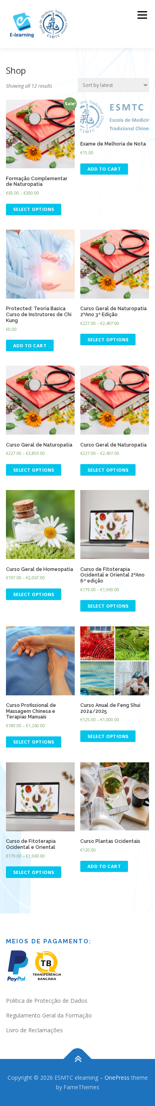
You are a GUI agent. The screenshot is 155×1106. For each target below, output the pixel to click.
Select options (33, 209)
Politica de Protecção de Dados (46, 1000)
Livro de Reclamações (34, 1030)
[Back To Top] (78, 1059)
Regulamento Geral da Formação (49, 1015)
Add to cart (104, 169)
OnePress (117, 1077)
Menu (141, 15)
